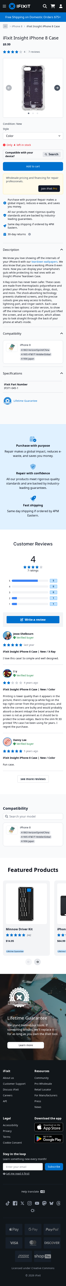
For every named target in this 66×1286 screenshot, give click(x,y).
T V (15, 671)
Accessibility (10, 1125)
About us (8, 1078)
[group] (8, 87)
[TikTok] (8, 1203)
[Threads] (58, 1203)
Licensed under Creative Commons (33, 1268)
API (5, 1101)
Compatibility (12, 334)
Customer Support (14, 1083)
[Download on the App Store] (48, 1127)
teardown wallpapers (45, 261)
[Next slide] (37, 962)
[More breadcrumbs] (5, 26)
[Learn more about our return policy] (29, 234)
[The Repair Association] (33, 1210)
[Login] (61, 6)
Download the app (47, 1118)
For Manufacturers (45, 1095)
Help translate (30, 1191)
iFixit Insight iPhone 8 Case (43, 26)
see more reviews (33, 779)
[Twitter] (22, 1203)
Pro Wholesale (43, 1083)
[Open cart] (52, 6)
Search (53, 154)
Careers (7, 1095)
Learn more (26, 1045)
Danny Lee (19, 740)
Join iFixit (49, 188)
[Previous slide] (28, 962)
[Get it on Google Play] (48, 1138)
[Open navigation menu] (4, 6)
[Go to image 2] (33, 113)
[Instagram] (29, 1203)
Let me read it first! (18, 1173)
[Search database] (45, 6)
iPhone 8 (17, 26)
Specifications (12, 373)
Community (41, 1078)
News (37, 1107)
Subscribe (54, 1166)
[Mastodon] (44, 1203)
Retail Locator (42, 1089)
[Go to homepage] (21, 6)
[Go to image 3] (37, 113)
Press (37, 1101)
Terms (6, 1137)
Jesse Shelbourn (23, 633)
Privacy (7, 1131)
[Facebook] (15, 1203)
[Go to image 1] (28, 113)
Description (11, 250)
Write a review (35, 620)
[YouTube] (37, 1203)
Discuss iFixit (11, 1089)
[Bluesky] (51, 1203)
